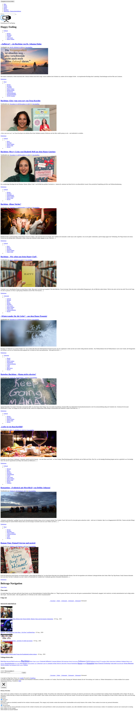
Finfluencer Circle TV (95, 661)
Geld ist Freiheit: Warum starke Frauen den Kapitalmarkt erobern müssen (19, 654)
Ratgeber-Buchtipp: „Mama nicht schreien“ (18, 374)
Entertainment (10, 195)
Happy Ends (10, 145)
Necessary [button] (3, 698)
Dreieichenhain (75, 661)
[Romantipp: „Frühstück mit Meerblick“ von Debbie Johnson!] (29, 517)
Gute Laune (10, 37)
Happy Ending (10, 39)
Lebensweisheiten (11, 93)
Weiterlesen (3, 79)
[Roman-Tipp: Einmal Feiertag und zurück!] (19, 573)
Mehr (19, 681)
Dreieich (70, 661)
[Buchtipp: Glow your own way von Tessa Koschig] (29, 130)
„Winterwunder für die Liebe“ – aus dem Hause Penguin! (24, 316)
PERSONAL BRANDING (62, 663)
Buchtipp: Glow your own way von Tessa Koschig (20, 101)
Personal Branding (11, 94)
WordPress (32, 678)
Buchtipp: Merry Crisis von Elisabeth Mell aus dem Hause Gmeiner (28, 152)
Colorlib (21, 678)
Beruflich (6, 9)
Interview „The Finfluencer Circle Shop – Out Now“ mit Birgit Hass (18, 632)
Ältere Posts (4, 587)
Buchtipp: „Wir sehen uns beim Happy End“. (19, 257)
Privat (5, 8)
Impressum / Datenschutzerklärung (12, 11)
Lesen (8, 365)
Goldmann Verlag (125, 661)
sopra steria (114, 663)
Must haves (10, 368)
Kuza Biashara (23, 663)
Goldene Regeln (112, 661)
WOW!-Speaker (11, 96)
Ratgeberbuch (74, 663)
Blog (5, 4)
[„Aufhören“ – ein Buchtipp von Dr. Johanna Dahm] (24, 73)
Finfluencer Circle (84, 661)
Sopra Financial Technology (103, 663)
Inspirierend (10, 91)
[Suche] (15, 14)
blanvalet (9, 661)
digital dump (66, 661)
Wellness (9, 483)
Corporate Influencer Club (58, 661)
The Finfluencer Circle (14, 665)
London (44, 663)
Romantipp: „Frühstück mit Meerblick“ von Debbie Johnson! (25, 488)
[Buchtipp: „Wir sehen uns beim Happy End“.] (29, 286)
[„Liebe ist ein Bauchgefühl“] (29, 456)
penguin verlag (52, 663)
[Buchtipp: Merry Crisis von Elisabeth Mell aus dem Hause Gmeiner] (29, 181)
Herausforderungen (9, 663)
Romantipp (90, 663)
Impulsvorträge (10, 90)
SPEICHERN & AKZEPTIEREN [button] (9, 709)
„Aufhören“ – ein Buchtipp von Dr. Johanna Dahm (21, 44)
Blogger (9, 300)
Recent (8, 147)
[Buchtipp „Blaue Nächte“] (29, 234)
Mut (47, 663)
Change (9, 36)
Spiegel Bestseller (120, 663)
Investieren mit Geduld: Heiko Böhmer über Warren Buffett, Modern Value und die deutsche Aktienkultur (27, 619)
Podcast (69, 663)
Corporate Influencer (46, 661)
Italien (18, 663)
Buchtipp (9, 35)
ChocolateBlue (28, 47)
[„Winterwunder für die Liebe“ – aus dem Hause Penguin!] (29, 346)
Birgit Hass (3, 661)
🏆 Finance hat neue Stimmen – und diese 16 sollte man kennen (17, 640)
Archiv (2, 671)
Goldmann (118, 661)
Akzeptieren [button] (15, 681)
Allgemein (6, 296)
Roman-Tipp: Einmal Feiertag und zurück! (18, 543)
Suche (24, 672)
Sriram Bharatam (129, 663)
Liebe (8, 366)
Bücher (9, 33)
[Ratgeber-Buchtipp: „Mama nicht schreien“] (29, 404)
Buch (5, 81)
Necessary (5, 699)
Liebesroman (40, 663)
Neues (5, 5)
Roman (80, 663)
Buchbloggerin (17, 661)
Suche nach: (4, 672)
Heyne (16, 663)
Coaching (9, 87)
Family (5, 7)
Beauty (8, 358)
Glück (107, 661)
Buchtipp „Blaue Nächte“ (11, 204)
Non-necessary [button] (4, 703)
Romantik (84, 663)
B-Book (6, 30)
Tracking (21, 665)
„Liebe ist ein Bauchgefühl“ (12, 427)
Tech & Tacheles (5, 665)
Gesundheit (103, 661)
